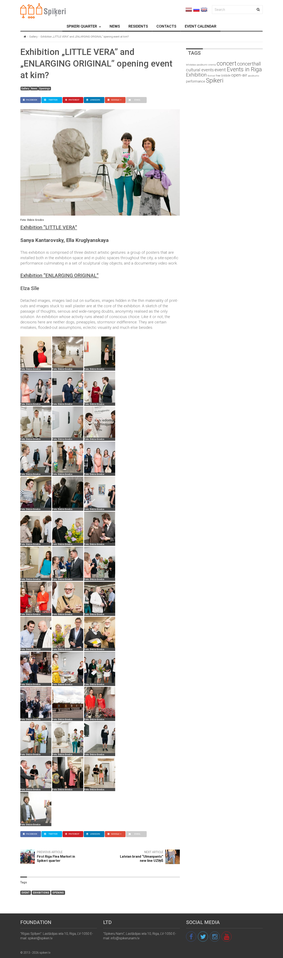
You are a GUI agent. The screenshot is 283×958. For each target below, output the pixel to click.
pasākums (253, 75)
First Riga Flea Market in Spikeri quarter (56, 859)
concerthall (249, 64)
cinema (212, 64)
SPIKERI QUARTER (82, 26)
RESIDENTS (138, 26)
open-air (239, 75)
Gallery (33, 36)
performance (195, 81)
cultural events (200, 69)
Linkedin (95, 100)
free (218, 75)
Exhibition (196, 75)
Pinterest (74, 100)
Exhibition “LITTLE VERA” (48, 227)
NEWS (115, 26)
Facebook (31, 100)
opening (58, 892)
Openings (44, 88)
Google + (116, 100)
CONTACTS (166, 26)
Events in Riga (244, 69)
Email (137, 100)
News (34, 88)
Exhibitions (41, 892)
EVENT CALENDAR (200, 26)
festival (211, 75)
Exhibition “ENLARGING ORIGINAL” (59, 275)
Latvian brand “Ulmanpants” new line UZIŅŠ (141, 859)
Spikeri (214, 80)
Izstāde (225, 75)
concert (226, 63)
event (26, 892)
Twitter (52, 100)
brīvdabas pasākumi (196, 64)
